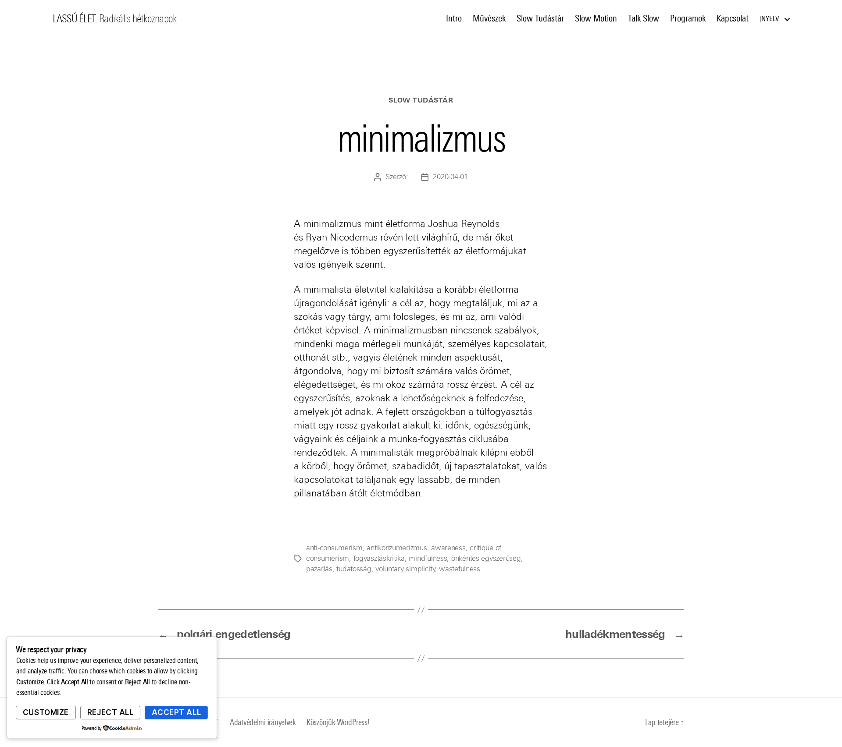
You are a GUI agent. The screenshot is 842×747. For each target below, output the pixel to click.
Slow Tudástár (540, 18)
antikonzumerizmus (397, 548)
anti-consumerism (334, 548)
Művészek (489, 18)
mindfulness (428, 558)
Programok (688, 18)
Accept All (176, 712)
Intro (454, 18)
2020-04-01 (450, 177)
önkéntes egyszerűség (486, 558)
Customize (46, 712)
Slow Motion (596, 18)
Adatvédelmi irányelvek (263, 722)
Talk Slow (643, 18)
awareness (448, 548)
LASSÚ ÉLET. (75, 19)
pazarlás (319, 569)
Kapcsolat (733, 18)
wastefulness (459, 569)
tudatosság (353, 569)
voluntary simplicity (405, 569)
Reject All (110, 712)
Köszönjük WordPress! (338, 722)
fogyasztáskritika (379, 558)
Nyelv (770, 18)
